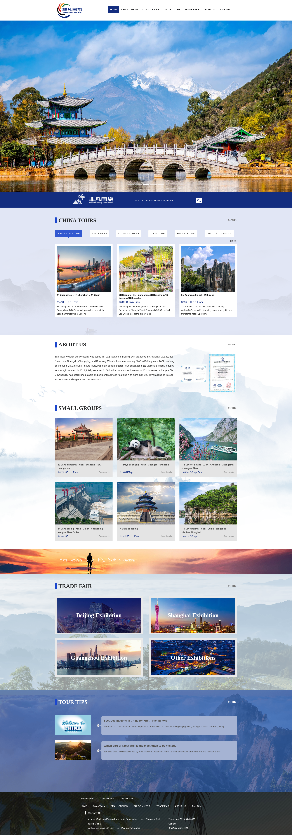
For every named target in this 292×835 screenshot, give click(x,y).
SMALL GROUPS (150, 9)
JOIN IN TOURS (99, 233)
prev (8, 106)
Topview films (107, 798)
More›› (232, 220)
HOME (113, 9)
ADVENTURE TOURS (128, 233)
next (283, 106)
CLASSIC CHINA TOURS (68, 233)
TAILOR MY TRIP (171, 9)
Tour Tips (224, 9)
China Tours (128, 9)
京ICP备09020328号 (178, 828)
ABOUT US (209, 9)
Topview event (127, 798)
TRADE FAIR (191, 9)
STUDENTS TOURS (186, 233)
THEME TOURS (157, 233)
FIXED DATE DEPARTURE (219, 233)
